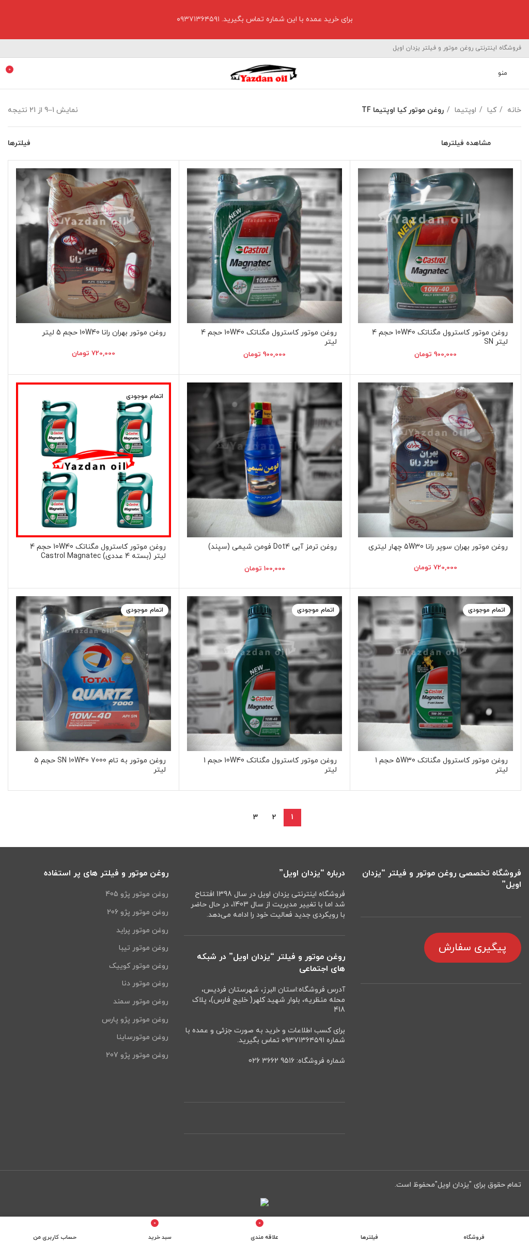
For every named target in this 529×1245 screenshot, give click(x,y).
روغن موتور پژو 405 (136, 894)
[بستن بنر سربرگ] (13, 19)
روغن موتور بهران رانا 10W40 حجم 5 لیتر (104, 333)
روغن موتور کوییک (138, 966)
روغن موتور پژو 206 (137, 912)
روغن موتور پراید (142, 930)
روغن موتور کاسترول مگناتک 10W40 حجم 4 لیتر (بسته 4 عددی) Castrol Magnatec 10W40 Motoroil (98, 556)
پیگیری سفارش (472, 947)
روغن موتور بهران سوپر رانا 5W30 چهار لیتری (438, 547)
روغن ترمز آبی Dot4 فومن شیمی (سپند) (272, 547)
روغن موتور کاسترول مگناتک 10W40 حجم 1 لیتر (270, 765)
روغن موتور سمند (140, 1002)
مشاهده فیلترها (466, 143)
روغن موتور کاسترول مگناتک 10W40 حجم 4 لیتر (269, 337)
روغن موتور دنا (145, 983)
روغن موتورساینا (142, 1037)
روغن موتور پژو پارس (135, 1020)
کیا (490, 110)
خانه (513, 110)
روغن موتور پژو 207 (137, 1055)
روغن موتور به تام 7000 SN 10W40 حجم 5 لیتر (100, 765)
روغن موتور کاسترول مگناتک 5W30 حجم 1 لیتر (441, 765)
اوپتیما (464, 110)
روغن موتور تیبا (143, 948)
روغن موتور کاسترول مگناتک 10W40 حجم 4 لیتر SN (440, 337)
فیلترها (19, 143)
